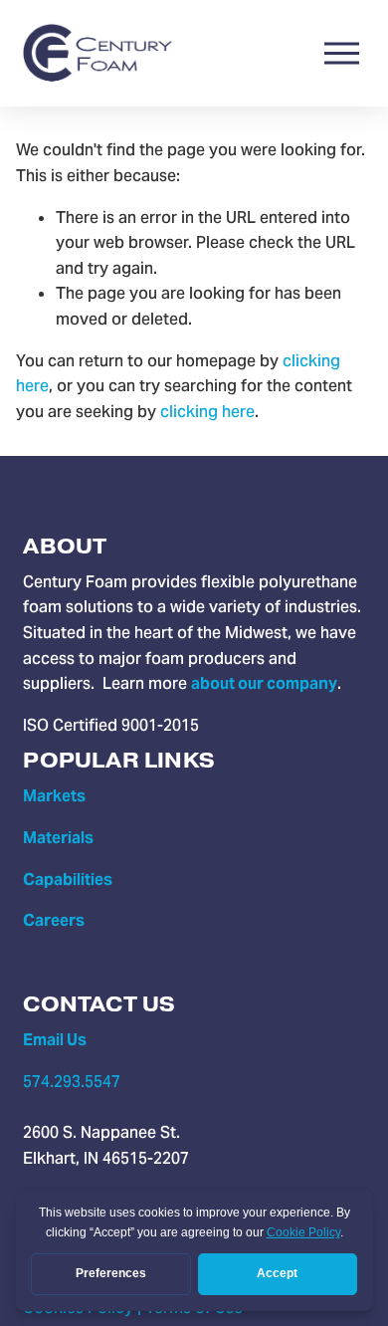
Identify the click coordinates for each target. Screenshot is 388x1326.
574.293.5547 (71, 1081)
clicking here (207, 411)
